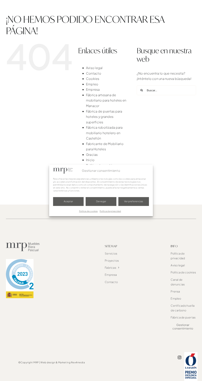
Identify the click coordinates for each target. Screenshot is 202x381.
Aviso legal (94, 68)
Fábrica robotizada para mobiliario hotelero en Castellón (104, 132)
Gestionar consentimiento (182, 326)
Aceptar (68, 201)
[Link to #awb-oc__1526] (193, 7)
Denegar (101, 201)
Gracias (92, 154)
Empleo (92, 84)
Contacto (93, 73)
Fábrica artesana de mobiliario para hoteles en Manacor (106, 100)
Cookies (92, 79)
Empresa (93, 89)
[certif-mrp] (20, 260)
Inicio (90, 160)
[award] (190, 353)
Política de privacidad (110, 211)
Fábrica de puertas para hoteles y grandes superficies (104, 116)
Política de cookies (88, 211)
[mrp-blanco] (21, 3)
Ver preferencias (133, 201)
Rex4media (78, 362)
